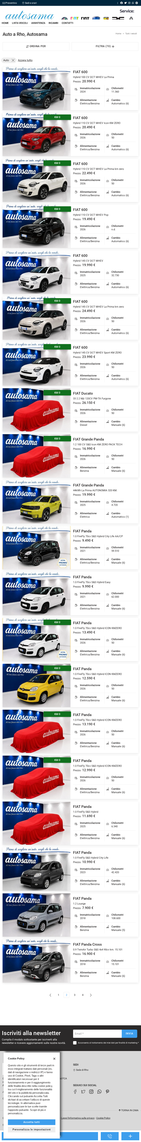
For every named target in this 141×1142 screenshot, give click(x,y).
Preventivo (11, 3)
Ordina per (38, 46)
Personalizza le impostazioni (32, 1129)
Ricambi (53, 23)
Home (5, 23)
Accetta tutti (31, 1122)
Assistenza (38, 23)
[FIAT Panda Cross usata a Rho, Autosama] (36, 961)
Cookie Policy (103, 1118)
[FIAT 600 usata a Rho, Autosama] (36, 88)
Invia (129, 1033)
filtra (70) (104, 46)
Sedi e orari (31, 3)
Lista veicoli (20, 23)
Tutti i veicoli (131, 33)
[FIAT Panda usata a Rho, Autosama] (36, 547)
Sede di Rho (81, 1069)
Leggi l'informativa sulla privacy (78, 1118)
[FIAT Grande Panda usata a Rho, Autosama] (36, 501)
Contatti (67, 23)
